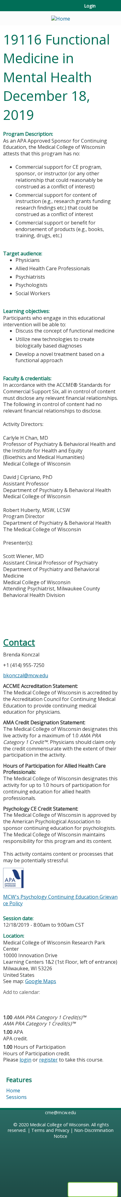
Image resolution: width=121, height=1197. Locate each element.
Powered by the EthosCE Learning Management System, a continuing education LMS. (93, 1189)
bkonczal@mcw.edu (25, 675)
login (25, 1059)
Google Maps (40, 981)
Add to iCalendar (37, 1002)
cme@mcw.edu (60, 1112)
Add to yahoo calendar (23, 1002)
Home (13, 1090)
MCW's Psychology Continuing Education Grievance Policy (60, 900)
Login (90, 6)
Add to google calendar (9, 1002)
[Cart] (102, 9)
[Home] (60, 16)
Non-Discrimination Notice (84, 1133)
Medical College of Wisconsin (59, 1125)
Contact (19, 642)
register (48, 1059)
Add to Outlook (52, 1002)
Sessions (16, 1097)
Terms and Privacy (50, 1130)
